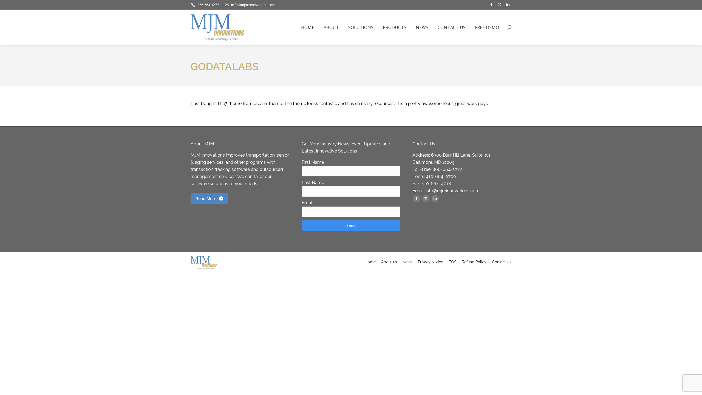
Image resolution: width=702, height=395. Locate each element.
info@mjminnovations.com (453, 190)
